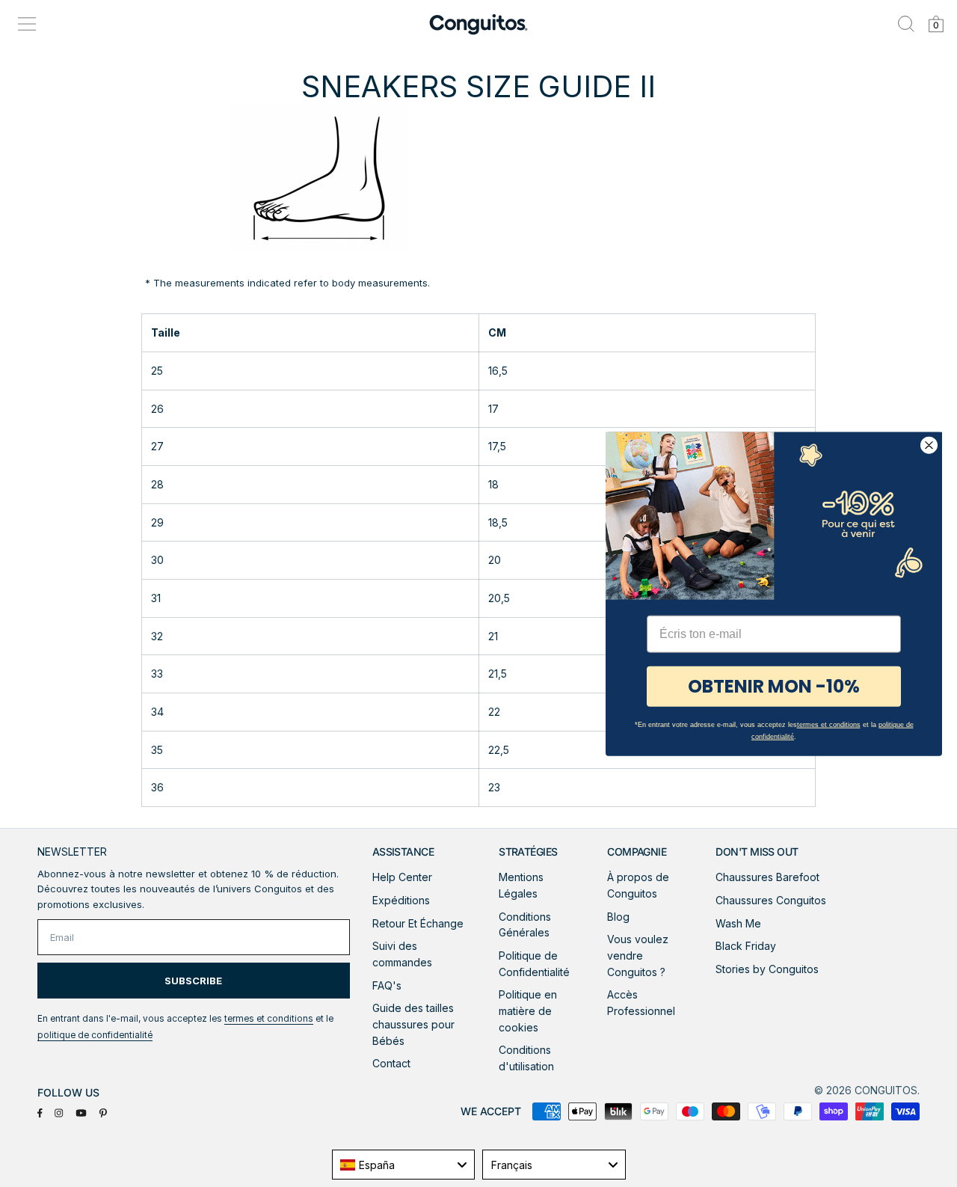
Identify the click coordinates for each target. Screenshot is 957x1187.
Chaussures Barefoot (767, 877)
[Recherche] (906, 24)
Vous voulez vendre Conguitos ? (637, 955)
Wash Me (738, 923)
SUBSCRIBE (193, 981)
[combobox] (404, 1165)
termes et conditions (268, 1018)
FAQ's (386, 985)
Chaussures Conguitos (771, 900)
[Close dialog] (929, 444)
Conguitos (886, 1090)
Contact (391, 1063)
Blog (618, 916)
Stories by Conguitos (767, 969)
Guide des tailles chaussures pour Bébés (413, 1024)
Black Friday (746, 945)
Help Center (402, 877)
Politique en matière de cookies (528, 1010)
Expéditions (401, 900)
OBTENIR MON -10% (774, 685)
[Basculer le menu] (27, 24)
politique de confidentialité (95, 1035)
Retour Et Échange (418, 923)
